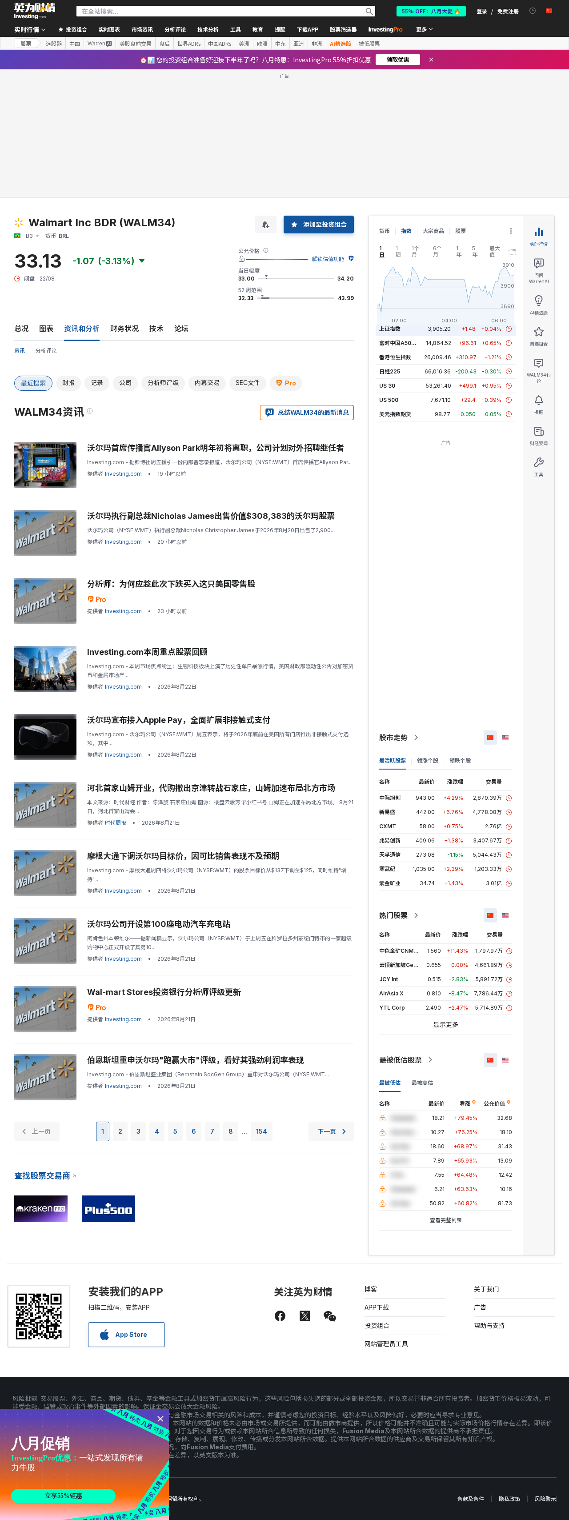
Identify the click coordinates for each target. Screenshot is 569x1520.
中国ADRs (219, 43)
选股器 (54, 43)
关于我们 (486, 1289)
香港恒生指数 (395, 357)
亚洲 (298, 43)
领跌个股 (460, 760)
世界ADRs (188, 43)
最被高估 (422, 1082)
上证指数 (390, 328)
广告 (480, 1307)
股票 (25, 43)
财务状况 (124, 328)
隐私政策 (509, 1499)
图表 (46, 328)
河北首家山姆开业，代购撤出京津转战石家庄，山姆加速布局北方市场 (211, 788)
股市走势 (393, 737)
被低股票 (369, 43)
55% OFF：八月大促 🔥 (431, 11)
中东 (280, 43)
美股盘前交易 (136, 43)
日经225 (389, 371)
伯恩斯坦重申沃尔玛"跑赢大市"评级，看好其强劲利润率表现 (195, 1060)
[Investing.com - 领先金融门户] (34, 11)
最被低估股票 (400, 1059)
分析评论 (46, 350)
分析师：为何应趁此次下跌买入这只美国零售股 (171, 584)
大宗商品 (433, 231)
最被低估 (390, 1082)
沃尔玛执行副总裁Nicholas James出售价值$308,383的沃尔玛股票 (211, 516)
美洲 (244, 43)
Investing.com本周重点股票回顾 (147, 652)
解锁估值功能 (328, 259)
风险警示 (545, 1499)
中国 (74, 43)
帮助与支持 (489, 1325)
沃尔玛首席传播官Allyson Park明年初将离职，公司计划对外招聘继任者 (215, 448)
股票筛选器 (343, 29)
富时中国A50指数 (400, 343)
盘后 (164, 43)
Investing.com (123, 473)
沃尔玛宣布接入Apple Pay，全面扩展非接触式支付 (178, 720)
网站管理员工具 (386, 1344)
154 (261, 1131)
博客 (371, 1289)
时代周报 (115, 822)
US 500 (388, 400)
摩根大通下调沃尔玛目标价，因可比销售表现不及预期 (183, 856)
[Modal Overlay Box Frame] (84, 1464)
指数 (406, 231)
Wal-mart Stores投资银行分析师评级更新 (164, 992)
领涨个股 (427, 760)
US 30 (387, 385)
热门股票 (393, 915)
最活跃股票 (392, 760)
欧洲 (262, 43)
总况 (21, 328)
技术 (156, 328)
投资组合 (377, 1325)
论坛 (181, 328)
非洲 (317, 43)
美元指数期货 (395, 414)
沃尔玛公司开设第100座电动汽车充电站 (158, 924)
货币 (384, 231)
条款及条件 (470, 1499)
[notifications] (533, 11)
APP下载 (377, 1307)
